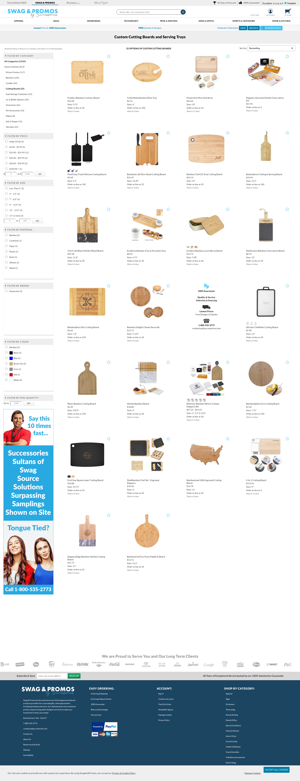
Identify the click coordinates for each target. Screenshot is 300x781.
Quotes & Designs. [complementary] (150, 28)
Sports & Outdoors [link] (233, 725)
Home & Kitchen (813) (14, 67)
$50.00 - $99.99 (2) (18, 163)
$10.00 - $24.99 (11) (19, 152)
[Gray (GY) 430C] (196, 247)
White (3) (18, 380)
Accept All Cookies (276, 769)
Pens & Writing (168, 21)
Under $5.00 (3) (16, 141)
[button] (17, 3)
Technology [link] (230, 709)
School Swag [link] (231, 762)
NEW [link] (243, 28)
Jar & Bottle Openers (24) (17, 99)
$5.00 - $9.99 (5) (17, 147)
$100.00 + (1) (15, 169)
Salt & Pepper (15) (14, 121)
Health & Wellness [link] (233, 747)
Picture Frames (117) (15, 72)
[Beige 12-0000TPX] (188, 247)
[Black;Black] (192, 400)
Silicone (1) (14, 262)
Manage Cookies (252, 773)
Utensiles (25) (12, 127)
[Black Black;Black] (69, 170)
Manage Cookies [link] (165, 715)
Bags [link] (228, 699)
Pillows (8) (10, 116)
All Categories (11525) (15, 61)
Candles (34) (11, 83)
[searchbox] (150, 12)
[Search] (183, 12)
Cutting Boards (161, 48)
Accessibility (28, 755)
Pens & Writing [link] (232, 715)
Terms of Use (96, 715)
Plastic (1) (13, 251)
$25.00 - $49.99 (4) (18, 158)
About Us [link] (27, 739)
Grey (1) (17, 369)
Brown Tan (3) (20, 363)
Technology (131, 21)
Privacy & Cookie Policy (123, 773)
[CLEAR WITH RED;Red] (256, 323)
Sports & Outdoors (243, 21)
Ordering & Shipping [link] (99, 694)
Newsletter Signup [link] (165, 709)
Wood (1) (13, 268)
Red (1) (17, 374)
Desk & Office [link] (231, 720)
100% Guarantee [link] (98, 704)
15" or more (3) (16, 215)
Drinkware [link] (230, 704)
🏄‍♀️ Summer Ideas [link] (271, 28)
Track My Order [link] (164, 704)
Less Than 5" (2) (16, 188)
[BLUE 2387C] (196, 400)
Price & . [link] (50, 28)
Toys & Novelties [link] (232, 752)
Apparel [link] (229, 694)
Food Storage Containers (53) (19, 94)
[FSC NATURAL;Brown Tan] (73, 476)
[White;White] (204, 400)
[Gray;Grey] (200, 400)
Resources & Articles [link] (31, 744)
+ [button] (6, 55)
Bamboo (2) (14, 235)
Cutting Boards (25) (15, 88)
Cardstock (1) (15, 240)
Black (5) (17, 352)
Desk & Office (206, 21)
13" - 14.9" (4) (15, 210)
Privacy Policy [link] (164, 720)
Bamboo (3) (14, 347)
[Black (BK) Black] (192, 247)
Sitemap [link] (26, 750)
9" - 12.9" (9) (15, 205)
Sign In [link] (161, 694)
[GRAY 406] (77, 170)
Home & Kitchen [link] (232, 731)
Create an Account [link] (165, 699)
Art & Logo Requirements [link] (101, 699)
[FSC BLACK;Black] (69, 476)
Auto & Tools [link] (231, 736)
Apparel (19, 21)
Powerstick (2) (15, 291)
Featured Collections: (249, 28)
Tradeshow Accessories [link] (235, 757)
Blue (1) (17, 358)
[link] (225, 2)
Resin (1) (13, 257)
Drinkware (93, 21)
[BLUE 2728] (73, 170)
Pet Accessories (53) (15, 110)
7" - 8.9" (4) (14, 199)
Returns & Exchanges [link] (99, 709)
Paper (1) (13, 246)
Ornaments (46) (13, 105)
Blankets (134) (12, 77)
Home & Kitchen (281, 21)
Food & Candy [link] (231, 741)
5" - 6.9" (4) (14, 194)
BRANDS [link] (253, 28)
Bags (56, 21)
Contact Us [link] (27, 734)
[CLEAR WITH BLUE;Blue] (251, 323)
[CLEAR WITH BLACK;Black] (248, 323)
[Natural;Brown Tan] (188, 400)
